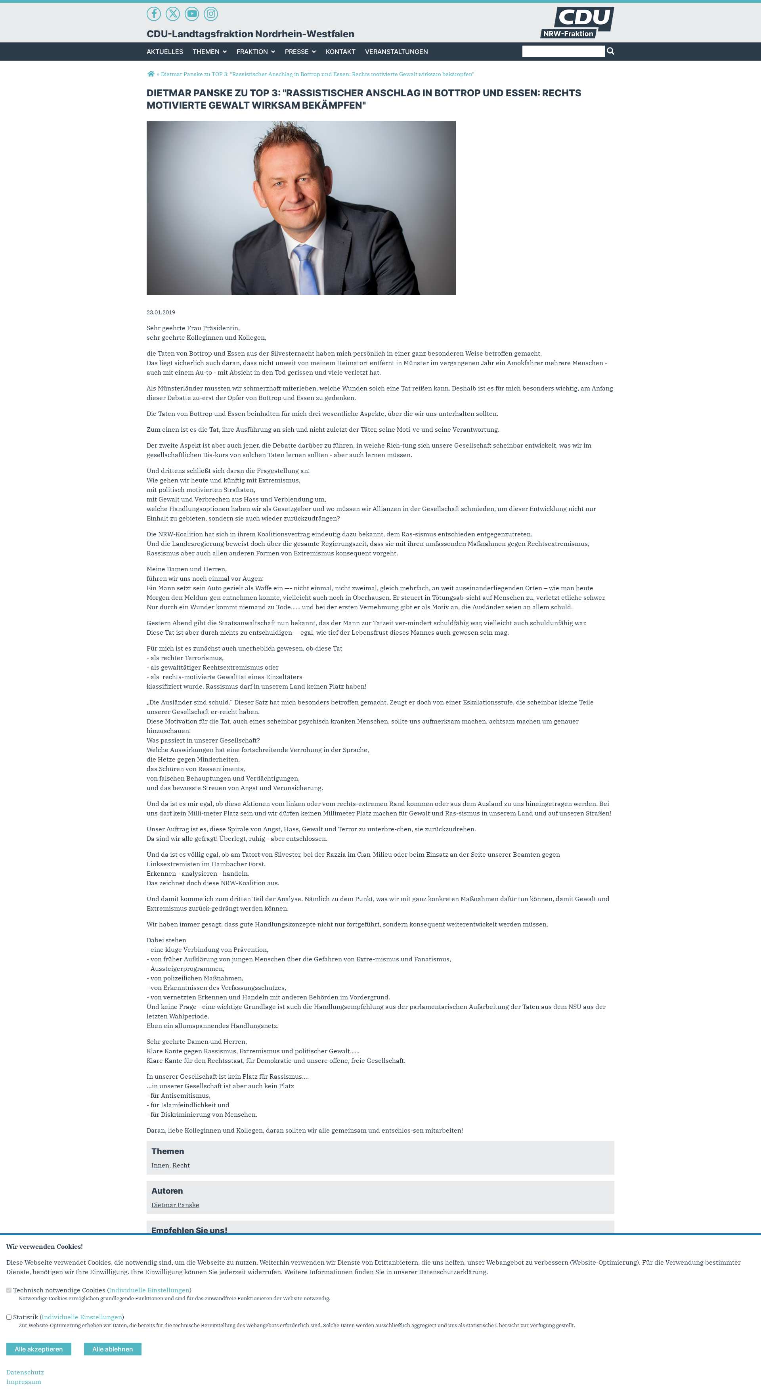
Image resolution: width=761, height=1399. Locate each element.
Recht (181, 1165)
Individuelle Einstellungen (149, 1290)
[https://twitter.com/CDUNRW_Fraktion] (173, 14)
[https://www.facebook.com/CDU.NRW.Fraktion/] (154, 14)
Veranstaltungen (396, 52)
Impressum (23, 1382)
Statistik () (68, 1317)
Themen (206, 52)
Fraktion (252, 52)
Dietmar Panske (175, 1205)
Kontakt (341, 52)
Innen (160, 1165)
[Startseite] (577, 11)
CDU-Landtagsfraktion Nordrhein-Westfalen (250, 34)
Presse (297, 52)
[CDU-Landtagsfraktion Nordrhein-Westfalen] (151, 74)
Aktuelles (165, 52)
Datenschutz (25, 1372)
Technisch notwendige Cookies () (102, 1290)
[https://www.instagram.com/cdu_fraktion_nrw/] (211, 14)
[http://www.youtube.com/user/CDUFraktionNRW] (192, 14)
